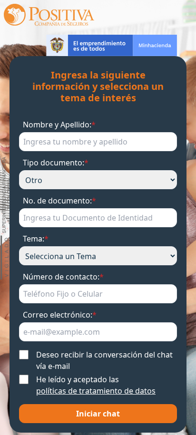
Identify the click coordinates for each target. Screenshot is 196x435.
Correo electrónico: (60, 314)
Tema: (36, 238)
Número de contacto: (63, 276)
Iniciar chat (98, 413)
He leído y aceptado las (96, 385)
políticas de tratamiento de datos (96, 391)
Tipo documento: (55, 162)
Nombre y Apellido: (59, 124)
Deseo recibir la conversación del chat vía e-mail (104, 360)
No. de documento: (59, 200)
